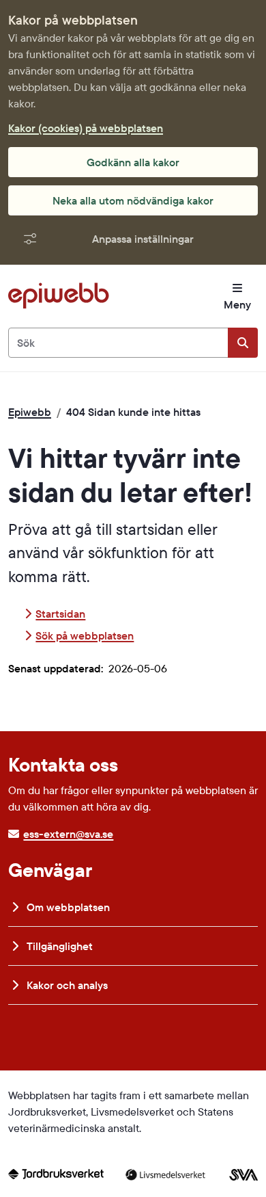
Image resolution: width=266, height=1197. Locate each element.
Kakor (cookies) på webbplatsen (85, 128)
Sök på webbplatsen (84, 635)
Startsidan (60, 613)
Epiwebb (29, 412)
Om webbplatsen (67, 907)
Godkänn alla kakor (133, 162)
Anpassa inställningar (143, 239)
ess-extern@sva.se (68, 834)
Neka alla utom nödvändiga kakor (133, 200)
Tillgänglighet (58, 946)
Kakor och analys (66, 985)
